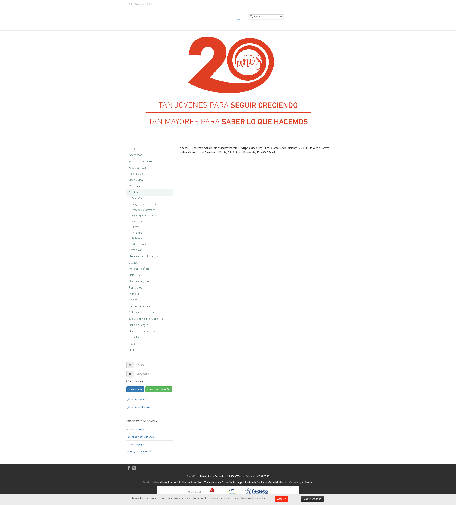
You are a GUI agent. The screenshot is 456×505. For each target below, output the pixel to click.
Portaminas (138, 232)
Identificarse (135, 389)
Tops (132, 343)
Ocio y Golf (135, 275)
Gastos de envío (135, 429)
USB (131, 350)
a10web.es (308, 482)
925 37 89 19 (262, 476)
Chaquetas (135, 186)
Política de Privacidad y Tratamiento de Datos (203, 482)
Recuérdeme (136, 381)
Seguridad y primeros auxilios (146, 318)
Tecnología (135, 337)
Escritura (134, 192)
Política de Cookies (255, 482)
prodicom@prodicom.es (163, 482)
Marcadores (138, 221)
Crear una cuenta (157, 389)
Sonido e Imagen (138, 325)
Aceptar (281, 499)
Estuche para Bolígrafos (144, 215)
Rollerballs (137, 238)
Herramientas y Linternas (143, 256)
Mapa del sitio (275, 482)
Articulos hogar (138, 167)
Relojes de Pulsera (139, 306)
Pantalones (135, 287)
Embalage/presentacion (143, 209)
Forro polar (135, 250)
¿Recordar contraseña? (138, 407)
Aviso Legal (236, 482)
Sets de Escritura (140, 244)
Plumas (135, 227)
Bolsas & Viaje (137, 173)
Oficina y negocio (139, 281)
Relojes (133, 300)
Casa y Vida (136, 180)
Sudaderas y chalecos (142, 331)
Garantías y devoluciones (140, 436)
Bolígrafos (137, 198)
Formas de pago (135, 444)
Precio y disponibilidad (138, 451)
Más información (312, 499)
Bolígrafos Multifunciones (144, 204)
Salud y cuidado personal (143, 312)
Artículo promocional (141, 161)
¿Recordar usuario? (136, 399)
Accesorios (135, 155)
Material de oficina (139, 269)
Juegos (133, 262)
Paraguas (134, 293)
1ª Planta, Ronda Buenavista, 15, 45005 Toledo (221, 476)
